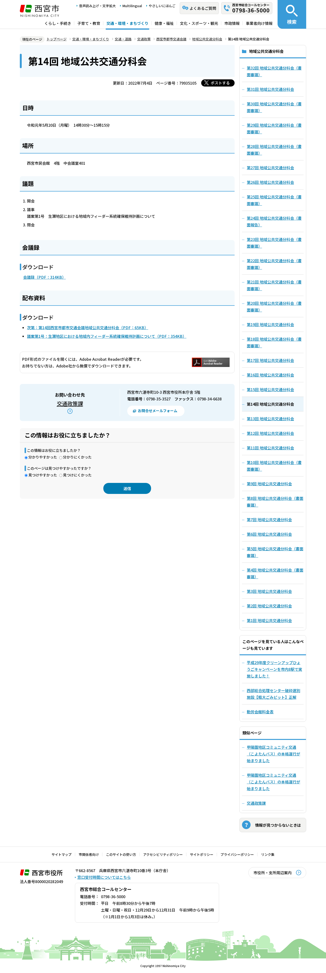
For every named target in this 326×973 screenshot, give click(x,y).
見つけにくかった (77, 474)
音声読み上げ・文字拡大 (97, 5)
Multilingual (132, 5)
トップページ (57, 39)
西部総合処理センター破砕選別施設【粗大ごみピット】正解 (273, 694)
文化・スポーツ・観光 (199, 23)
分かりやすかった (42, 456)
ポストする (220, 83)
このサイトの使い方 (121, 854)
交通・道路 (123, 39)
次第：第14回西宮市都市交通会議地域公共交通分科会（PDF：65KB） (87, 327)
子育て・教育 (88, 23)
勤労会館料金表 (260, 712)
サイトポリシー (201, 854)
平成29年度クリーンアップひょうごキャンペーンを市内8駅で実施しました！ (274, 669)
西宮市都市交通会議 (171, 39)
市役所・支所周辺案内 (272, 872)
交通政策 (144, 39)
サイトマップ (62, 854)
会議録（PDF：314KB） (44, 277)
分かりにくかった (77, 456)
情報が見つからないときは (278, 825)
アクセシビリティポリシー (163, 854)
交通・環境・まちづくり (127, 23)
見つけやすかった (42, 474)
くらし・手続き (57, 23)
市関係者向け (89, 854)
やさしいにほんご (162, 5)
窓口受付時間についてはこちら (104, 877)
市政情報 (232, 23)
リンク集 (267, 854)
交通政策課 (70, 403)
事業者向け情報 (259, 23)
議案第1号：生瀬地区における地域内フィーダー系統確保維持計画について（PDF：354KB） (106, 336)
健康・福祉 (164, 23)
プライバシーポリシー (237, 854)
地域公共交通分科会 (207, 39)
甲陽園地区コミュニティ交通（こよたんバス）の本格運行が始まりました (273, 753)
